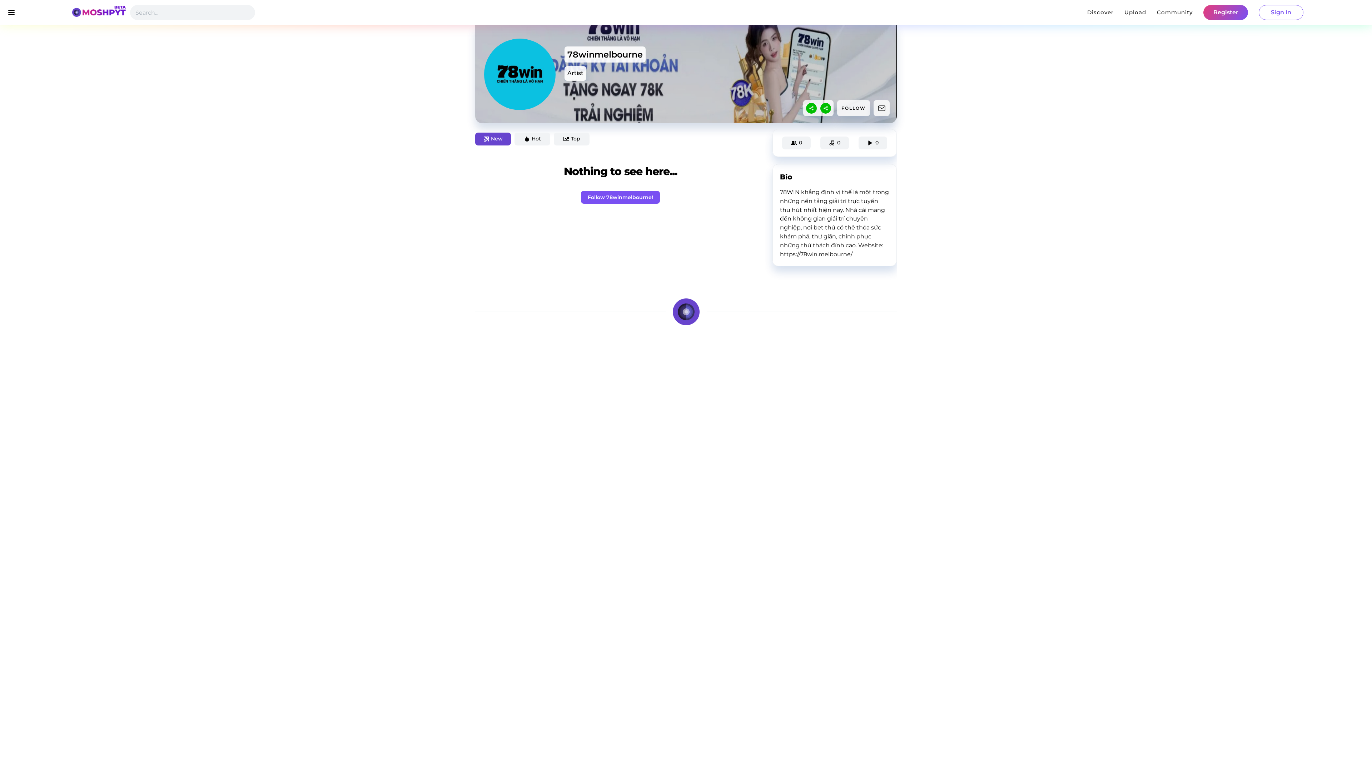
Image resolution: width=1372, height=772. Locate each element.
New (497, 138)
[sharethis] (811, 108)
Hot (536, 138)
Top (575, 138)
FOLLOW (853, 108)
